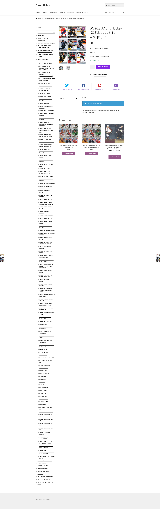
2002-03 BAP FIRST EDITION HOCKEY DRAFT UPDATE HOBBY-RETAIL (46, 266)
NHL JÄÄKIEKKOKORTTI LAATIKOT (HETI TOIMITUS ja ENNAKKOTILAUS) (46, 68)
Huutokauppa (53, 12)
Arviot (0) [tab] (61, 98)
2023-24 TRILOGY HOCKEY (45, 199)
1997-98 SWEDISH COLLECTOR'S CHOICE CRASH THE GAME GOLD (46, 452)
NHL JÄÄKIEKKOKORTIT (48, 18)
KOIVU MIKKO (42, 379)
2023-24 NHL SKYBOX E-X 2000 (46, 183)
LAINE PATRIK (42, 385)
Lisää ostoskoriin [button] (68, 153)
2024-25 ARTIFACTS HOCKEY (46, 176)
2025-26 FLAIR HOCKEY (45, 96)
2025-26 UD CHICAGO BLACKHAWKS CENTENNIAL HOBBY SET (46, 124)
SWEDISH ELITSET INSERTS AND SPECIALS (46, 437)
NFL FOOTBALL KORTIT (44, 471)
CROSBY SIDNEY (43, 349)
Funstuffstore (43, 5)
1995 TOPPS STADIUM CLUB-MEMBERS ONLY (46, 308)
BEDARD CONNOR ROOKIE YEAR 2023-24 (45, 327)
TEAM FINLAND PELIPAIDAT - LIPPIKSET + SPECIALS (45, 46)
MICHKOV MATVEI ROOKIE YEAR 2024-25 (45, 341)
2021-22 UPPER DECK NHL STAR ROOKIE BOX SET (45, 243)
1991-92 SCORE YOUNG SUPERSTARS (45, 317)
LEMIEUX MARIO (43, 355)
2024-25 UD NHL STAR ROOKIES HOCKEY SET (45, 172)
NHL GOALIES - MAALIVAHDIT (46, 358)
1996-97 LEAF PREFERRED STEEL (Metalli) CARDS (45, 304)
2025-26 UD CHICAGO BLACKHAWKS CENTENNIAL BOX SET (46, 151)
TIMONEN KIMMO (43, 401)
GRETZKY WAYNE (43, 352)
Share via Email (116, 89)
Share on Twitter (67, 89)
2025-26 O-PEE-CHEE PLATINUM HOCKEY (44, 89)
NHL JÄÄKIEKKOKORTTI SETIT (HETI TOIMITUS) (47, 79)
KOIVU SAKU (42, 376)
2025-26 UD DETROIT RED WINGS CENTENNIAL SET (45, 145)
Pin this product (99, 89)
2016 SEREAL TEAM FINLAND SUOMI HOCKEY (46, 260)
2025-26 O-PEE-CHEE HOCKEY (46, 139)
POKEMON (40, 474)
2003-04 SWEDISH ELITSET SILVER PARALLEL (46, 446)
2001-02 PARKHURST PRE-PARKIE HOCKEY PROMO (45, 275)
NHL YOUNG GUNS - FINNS (46, 412)
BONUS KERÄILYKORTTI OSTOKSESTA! (44, 39)
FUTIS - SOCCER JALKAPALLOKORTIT (43, 464)
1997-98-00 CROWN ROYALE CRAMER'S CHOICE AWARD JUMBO (46, 290)
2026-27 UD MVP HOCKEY (45, 86)
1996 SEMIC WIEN (43, 324)
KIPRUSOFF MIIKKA (44, 373)
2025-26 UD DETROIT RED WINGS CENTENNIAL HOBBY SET (46, 130)
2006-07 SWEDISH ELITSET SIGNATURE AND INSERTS (46, 442)
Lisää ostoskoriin (103, 66)
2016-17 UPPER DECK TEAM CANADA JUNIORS (46, 256)
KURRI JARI (42, 382)
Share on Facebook (83, 89)
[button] (83, 28)
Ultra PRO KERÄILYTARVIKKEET (45, 477)
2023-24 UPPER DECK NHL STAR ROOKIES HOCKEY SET (46, 203)
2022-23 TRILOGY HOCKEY (45, 218)
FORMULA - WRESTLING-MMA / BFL (46, 43)
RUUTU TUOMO (43, 393)
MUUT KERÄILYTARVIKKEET (44, 479)
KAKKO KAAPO (43, 371)
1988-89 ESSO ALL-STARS (45, 321)
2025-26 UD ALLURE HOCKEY (46, 111)
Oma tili (62, 12)
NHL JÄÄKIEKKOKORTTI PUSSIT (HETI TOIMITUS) (45, 62)
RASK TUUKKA (43, 390)
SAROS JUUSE (42, 396)
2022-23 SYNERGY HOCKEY (45, 216)
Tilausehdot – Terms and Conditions (77, 12)
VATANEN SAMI (43, 404)
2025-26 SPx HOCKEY (44, 93)
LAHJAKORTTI (41, 35)
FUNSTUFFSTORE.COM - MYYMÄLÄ (46, 33)
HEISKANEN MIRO (43, 368)
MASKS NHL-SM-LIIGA (44, 83)
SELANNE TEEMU (43, 399)
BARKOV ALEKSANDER (44, 365)
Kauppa (44, 12)
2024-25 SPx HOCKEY (44, 169)
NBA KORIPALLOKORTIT (44, 468)
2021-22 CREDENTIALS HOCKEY (47, 230)
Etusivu (38, 12)
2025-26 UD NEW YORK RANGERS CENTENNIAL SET (46, 135)
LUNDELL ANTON (43, 387)
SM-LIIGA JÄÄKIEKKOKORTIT (45, 461)
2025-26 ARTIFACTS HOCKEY (46, 142)
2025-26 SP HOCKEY (44, 103)
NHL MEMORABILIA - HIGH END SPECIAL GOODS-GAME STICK (45, 51)
